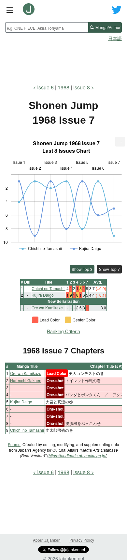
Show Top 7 (109, 269)
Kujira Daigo (43, 295)
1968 (63, 87)
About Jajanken (47, 540)
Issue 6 (46, 87)
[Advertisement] (63, 60)
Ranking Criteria (63, 331)
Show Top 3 (82, 269)
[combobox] (46, 27)
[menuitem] (120, 142)
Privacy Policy (81, 540)
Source (14, 444)
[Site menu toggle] (9, 10)
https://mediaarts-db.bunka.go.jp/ (77, 455)
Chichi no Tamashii (48, 288)
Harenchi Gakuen (25, 380)
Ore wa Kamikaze (47, 307)
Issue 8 (81, 87)
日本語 (115, 38)
